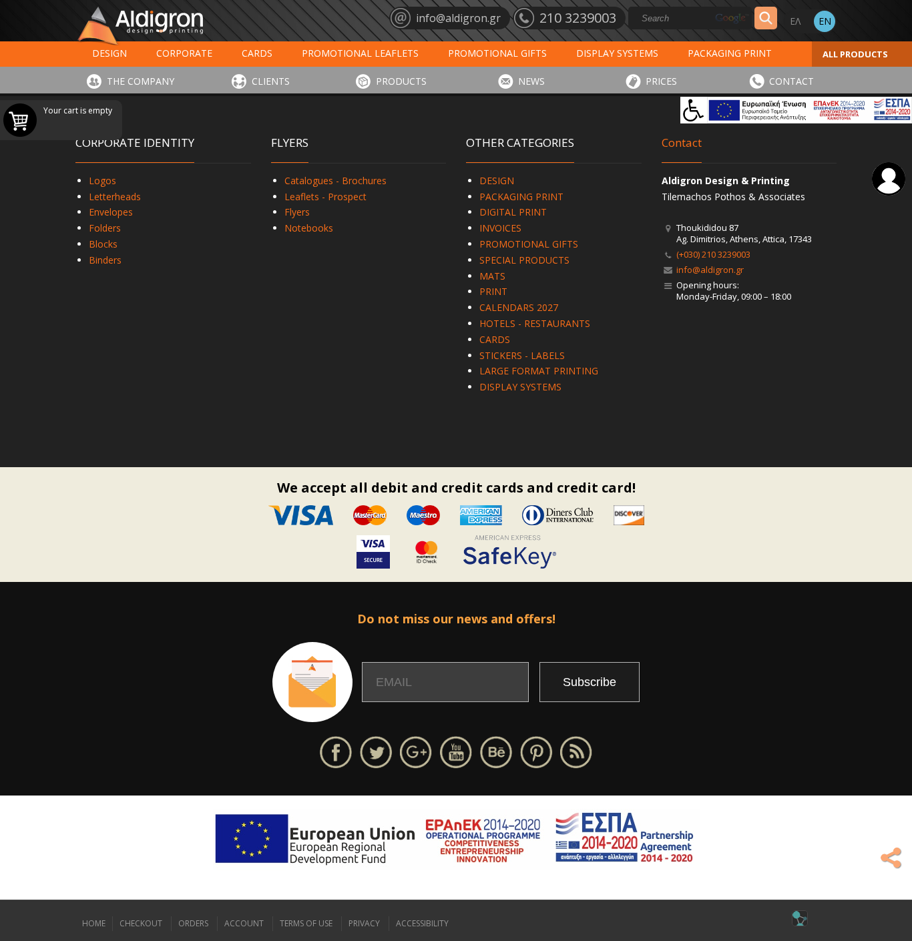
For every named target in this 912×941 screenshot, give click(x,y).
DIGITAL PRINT (513, 212)
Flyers (297, 212)
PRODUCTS (401, 81)
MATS (492, 276)
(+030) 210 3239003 (713, 254)
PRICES (661, 81)
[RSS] (576, 751)
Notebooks (308, 228)
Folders (105, 228)
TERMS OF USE (306, 923)
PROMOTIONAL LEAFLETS (360, 53)
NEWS (531, 81)
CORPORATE (184, 53)
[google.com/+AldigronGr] (416, 751)
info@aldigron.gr (710, 270)
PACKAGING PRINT (730, 53)
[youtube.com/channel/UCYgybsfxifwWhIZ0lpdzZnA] (456, 751)
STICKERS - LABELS (522, 355)
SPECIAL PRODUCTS (524, 260)
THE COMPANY (140, 81)
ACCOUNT (244, 923)
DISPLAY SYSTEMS (617, 53)
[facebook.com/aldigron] (336, 751)
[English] (824, 21)
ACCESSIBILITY (422, 923)
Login (888, 179)
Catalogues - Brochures (335, 180)
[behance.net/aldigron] (496, 751)
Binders (105, 260)
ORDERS (193, 923)
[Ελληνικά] (795, 21)
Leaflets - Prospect (325, 196)
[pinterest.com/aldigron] (536, 751)
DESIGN (109, 53)
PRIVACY (364, 923)
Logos (102, 180)
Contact (682, 142)
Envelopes (111, 212)
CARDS (257, 53)
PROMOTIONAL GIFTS (497, 53)
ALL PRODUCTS (855, 54)
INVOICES (500, 228)
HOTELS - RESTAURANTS (534, 323)
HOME (93, 923)
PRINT (493, 291)
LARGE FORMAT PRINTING (538, 370)
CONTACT (791, 81)
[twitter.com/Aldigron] (376, 751)
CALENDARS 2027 (518, 307)
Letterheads (115, 196)
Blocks (103, 244)
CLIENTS (271, 81)
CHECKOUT (141, 923)
